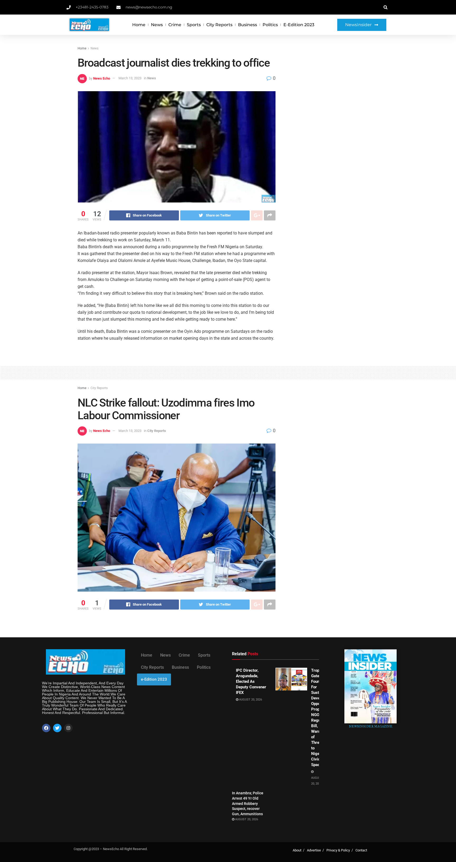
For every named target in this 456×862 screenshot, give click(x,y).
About (297, 850)
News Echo (101, 78)
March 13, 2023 (129, 78)
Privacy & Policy (338, 850)
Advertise (314, 850)
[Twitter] (57, 728)
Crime (174, 24)
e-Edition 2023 (298, 24)
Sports (194, 24)
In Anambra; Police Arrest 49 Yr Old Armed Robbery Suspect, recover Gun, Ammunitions (247, 803)
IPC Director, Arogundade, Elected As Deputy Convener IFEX (251, 681)
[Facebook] (46, 728)
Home (138, 24)
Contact (361, 850)
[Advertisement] (332, 85)
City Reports (219, 24)
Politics (270, 24)
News (157, 24)
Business (247, 24)
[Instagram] (68, 728)
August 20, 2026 (250, 699)
